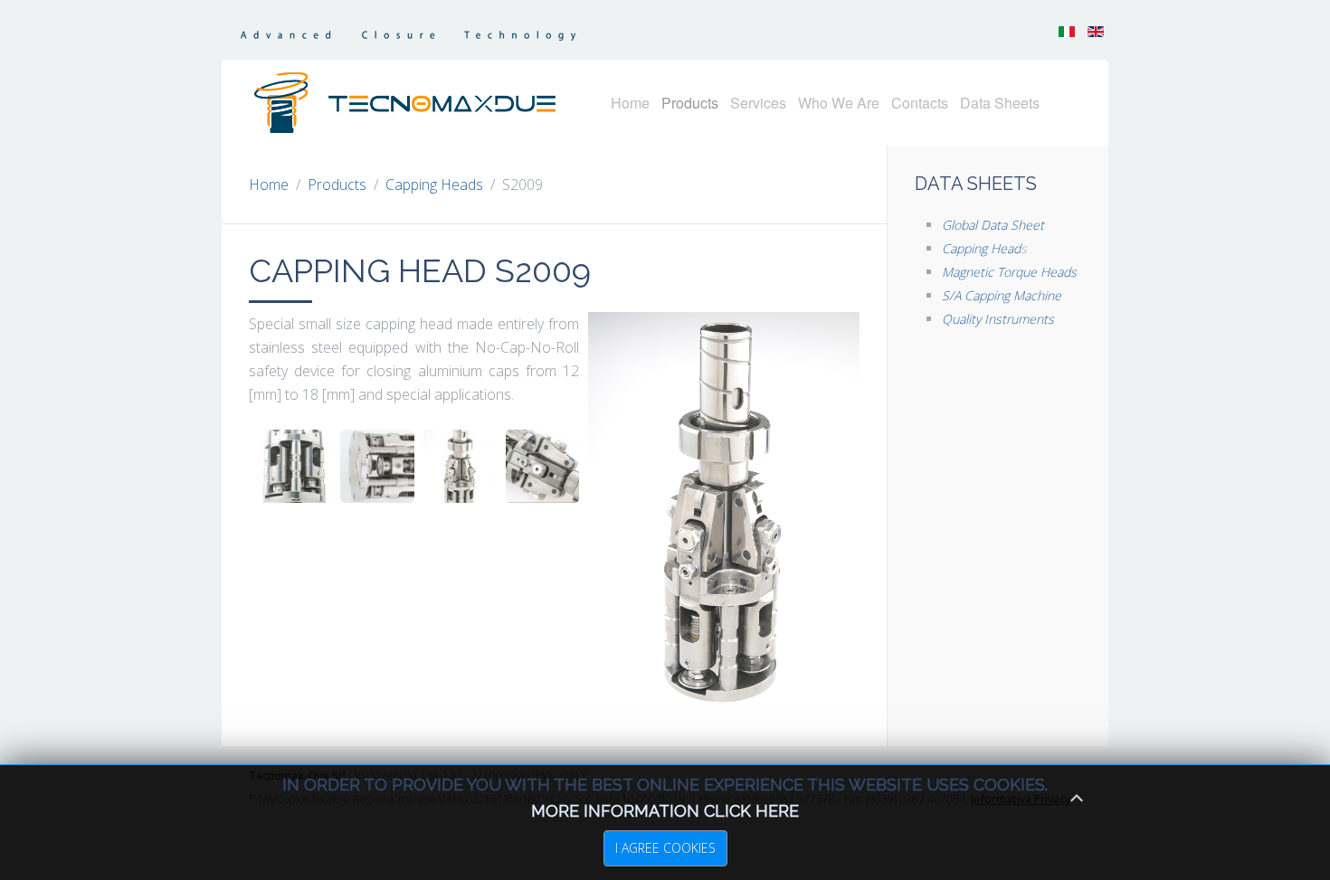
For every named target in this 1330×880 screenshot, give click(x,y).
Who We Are (838, 102)
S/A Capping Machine (1001, 295)
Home (630, 102)
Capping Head (981, 248)
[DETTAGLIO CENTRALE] (542, 466)
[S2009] (460, 466)
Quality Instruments (998, 318)
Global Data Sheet (993, 224)
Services (758, 102)
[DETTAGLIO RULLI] (294, 466)
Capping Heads (434, 184)
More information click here (665, 810)
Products (689, 102)
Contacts (919, 102)
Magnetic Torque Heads (1009, 271)
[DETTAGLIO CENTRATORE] (376, 466)
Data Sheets (1000, 102)
